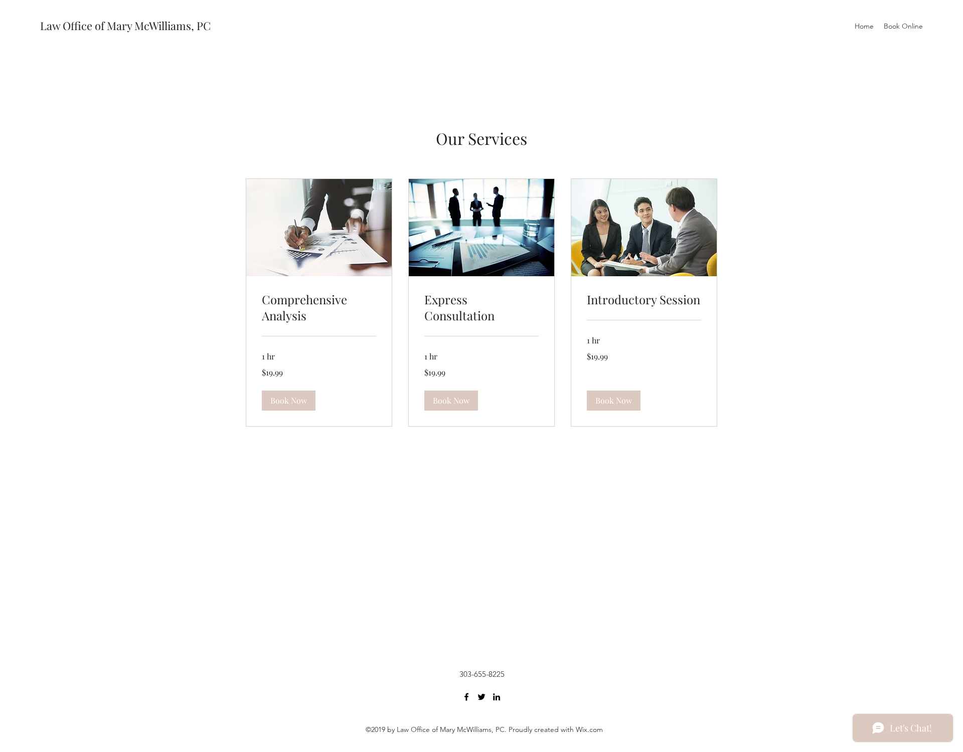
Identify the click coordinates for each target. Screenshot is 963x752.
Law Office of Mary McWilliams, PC (125, 25)
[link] (319, 308)
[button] (288, 401)
